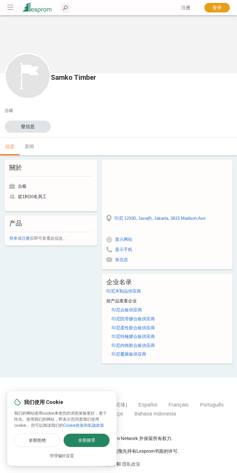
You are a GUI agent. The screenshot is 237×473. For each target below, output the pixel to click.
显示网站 (123, 239)
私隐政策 (96, 425)
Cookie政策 (73, 425)
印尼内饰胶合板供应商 (133, 345)
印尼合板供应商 (127, 309)
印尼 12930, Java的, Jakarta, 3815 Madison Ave (159, 218)
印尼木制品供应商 (123, 291)
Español (147, 405)
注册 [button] (185, 7)
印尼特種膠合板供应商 (133, 336)
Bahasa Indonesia (155, 414)
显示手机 (123, 249)
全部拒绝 (37, 440)
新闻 (29, 146)
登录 (217, 7)
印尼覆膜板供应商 (129, 354)
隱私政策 (131, 464)
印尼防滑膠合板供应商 (133, 318)
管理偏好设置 (62, 455)
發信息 (28, 126)
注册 (26, 238)
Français (178, 405)
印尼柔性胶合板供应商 (133, 327)
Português (212, 405)
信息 (9, 146)
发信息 (121, 259)
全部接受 (86, 440)
